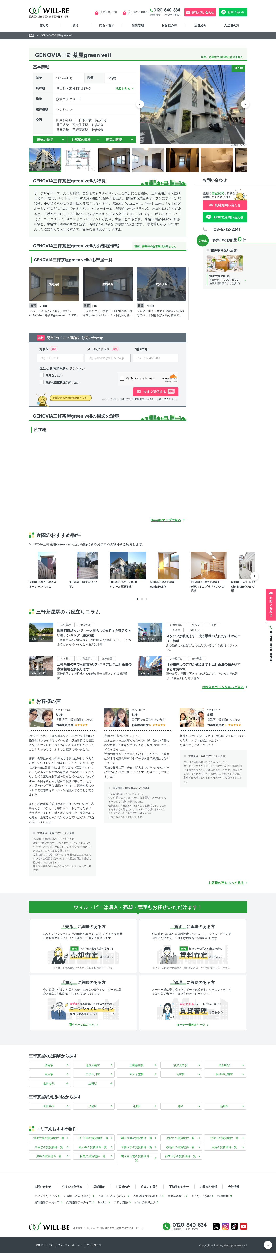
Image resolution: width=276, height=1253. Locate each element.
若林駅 (180, 1074)
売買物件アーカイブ (79, 1202)
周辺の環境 (114, 140)
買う (76, 25)
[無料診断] (83, 953)
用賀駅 (49, 1074)
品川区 (224, 1106)
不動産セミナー (179, 1186)
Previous (140, 104)
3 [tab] (146, 599)
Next (245, 104)
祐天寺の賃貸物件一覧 (93, 1147)
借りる (44, 25)
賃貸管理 (138, 25)
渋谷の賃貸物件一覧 (49, 1156)
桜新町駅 (224, 1065)
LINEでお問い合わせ (228, 217)
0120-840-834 (167, 9)
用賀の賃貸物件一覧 (224, 1147)
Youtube (243, 1226)
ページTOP (268, 1245)
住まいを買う (149, 1186)
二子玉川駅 (93, 1074)
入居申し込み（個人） (77, 1196)
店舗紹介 (200, 25)
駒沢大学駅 (180, 1065)
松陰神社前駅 (224, 1074)
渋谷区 (92, 1106)
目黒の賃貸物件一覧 (92, 1156)
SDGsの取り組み (145, 1202)
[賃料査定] (192, 953)
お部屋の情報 (81, 140)
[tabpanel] (55, 293)
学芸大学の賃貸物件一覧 (136, 1147)
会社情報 (233, 1186)
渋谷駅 (49, 1065)
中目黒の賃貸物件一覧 (49, 1147)
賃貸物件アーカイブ (47, 1202)
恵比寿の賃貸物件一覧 (180, 1138)
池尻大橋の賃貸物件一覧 (48, 1138)
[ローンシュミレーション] (83, 1009)
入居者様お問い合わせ (147, 1196)
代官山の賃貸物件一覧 (224, 1138)
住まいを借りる (72, 1186)
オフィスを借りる (45, 1196)
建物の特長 (45, 140)
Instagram (225, 1226)
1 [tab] (137, 599)
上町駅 (92, 1083)
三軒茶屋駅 (137, 1065)
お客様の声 (169, 25)
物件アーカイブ (44, 1244)
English (102, 1202)
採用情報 (223, 1196)
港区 (180, 1106)
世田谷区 (49, 1106)
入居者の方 (231, 25)
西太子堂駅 (137, 1074)
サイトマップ (94, 1244)
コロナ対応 (121, 1202)
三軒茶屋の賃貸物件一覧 (92, 1138)
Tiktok (234, 1226)
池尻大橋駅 (93, 1065)
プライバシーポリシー (70, 1244)
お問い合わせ (236, 12)
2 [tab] (142, 599)
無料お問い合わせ (202, 12)
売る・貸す (106, 25)
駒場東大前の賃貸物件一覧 (136, 1158)
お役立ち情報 (208, 1186)
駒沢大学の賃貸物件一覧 (136, 1138)
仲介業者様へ (176, 1196)
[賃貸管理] (192, 1009)
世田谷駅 (49, 1083)
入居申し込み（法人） (112, 1196)
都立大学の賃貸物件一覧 (180, 1156)
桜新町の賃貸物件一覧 (180, 1147)
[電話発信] (271, 643)
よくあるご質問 (201, 1196)
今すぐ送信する (158, 392)
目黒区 (136, 1106)
